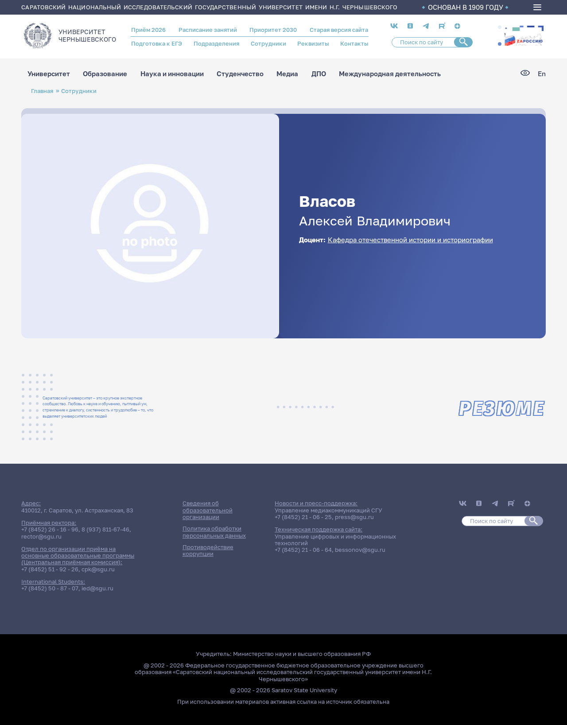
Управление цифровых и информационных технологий (335, 540)
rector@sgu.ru (41, 536)
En (542, 74)
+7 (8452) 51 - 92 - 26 (49, 569)
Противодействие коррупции (208, 550)
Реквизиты (313, 43)
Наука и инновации (172, 74)
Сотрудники (268, 43)
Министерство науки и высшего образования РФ (302, 653)
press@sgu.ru (354, 516)
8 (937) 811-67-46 (105, 529)
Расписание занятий (208, 29)
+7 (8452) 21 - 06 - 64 (303, 549)
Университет (48, 74)
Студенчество (240, 74)
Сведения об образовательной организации (208, 510)
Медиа (287, 74)
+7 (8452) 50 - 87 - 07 (49, 588)
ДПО (318, 74)
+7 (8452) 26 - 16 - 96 (49, 529)
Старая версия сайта (339, 29)
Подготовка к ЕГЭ (156, 43)
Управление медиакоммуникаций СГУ (328, 510)
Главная (42, 90)
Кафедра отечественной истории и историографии (410, 240)
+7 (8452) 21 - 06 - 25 (303, 516)
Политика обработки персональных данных (214, 532)
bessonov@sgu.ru (360, 549)
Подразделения (216, 43)
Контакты (354, 43)
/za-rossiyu (523, 36)
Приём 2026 (148, 29)
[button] (499, 27)
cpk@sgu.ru (98, 569)
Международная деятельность (390, 74)
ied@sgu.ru (97, 588)
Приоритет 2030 (273, 29)
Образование (105, 74)
